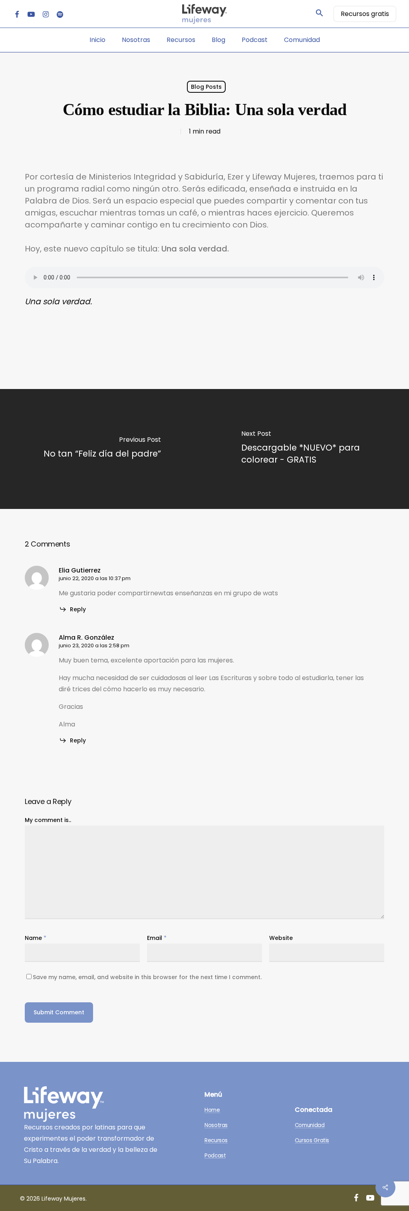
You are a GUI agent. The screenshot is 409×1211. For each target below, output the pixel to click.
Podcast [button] (215, 1156)
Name (35, 938)
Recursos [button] (216, 1141)
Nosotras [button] (216, 1126)
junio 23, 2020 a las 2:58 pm (94, 645)
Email (157, 938)
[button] (319, 14)
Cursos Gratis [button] (312, 1141)
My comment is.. (48, 820)
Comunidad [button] (310, 1126)
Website (281, 938)
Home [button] (212, 1110)
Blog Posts (206, 87)
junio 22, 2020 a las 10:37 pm (95, 578)
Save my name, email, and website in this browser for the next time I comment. (147, 977)
